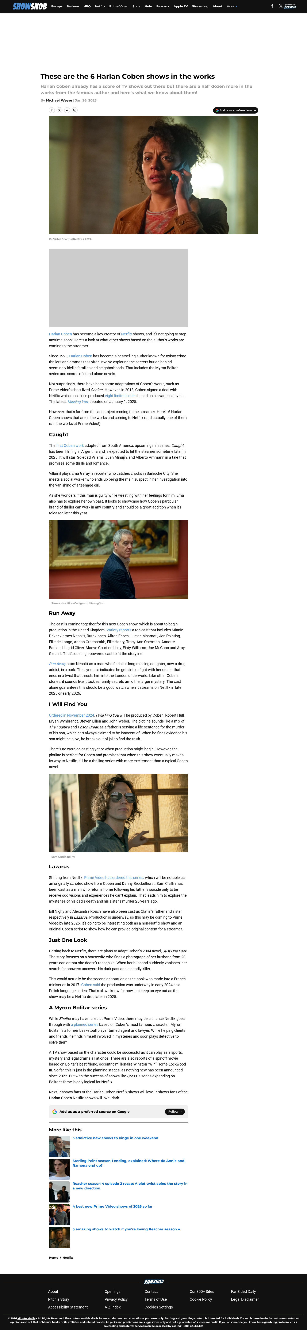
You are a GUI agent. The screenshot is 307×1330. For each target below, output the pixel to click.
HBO (87, 6)
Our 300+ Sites (202, 1291)
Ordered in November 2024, (72, 715)
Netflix (100, 6)
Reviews (73, 6)
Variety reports (119, 630)
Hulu (148, 6)
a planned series (84, 1024)
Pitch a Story (58, 1299)
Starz (137, 6)
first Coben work (70, 445)
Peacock (162, 6)
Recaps (56, 6)
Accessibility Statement (68, 1307)
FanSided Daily (243, 1291)
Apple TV (181, 6)
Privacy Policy (116, 1299)
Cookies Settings (159, 1307)
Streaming (200, 6)
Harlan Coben (61, 334)
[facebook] (272, 6)
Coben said (91, 985)
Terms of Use (156, 1299)
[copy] (75, 110)
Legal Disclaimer (245, 1299)
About (217, 6)
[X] (281, 6)
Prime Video (118, 6)
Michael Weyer (59, 100)
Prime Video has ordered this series (113, 877)
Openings (112, 1291)
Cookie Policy (201, 1299)
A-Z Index (113, 1307)
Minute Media (26, 1318)
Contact (151, 1291)
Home (53, 1258)
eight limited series (121, 395)
